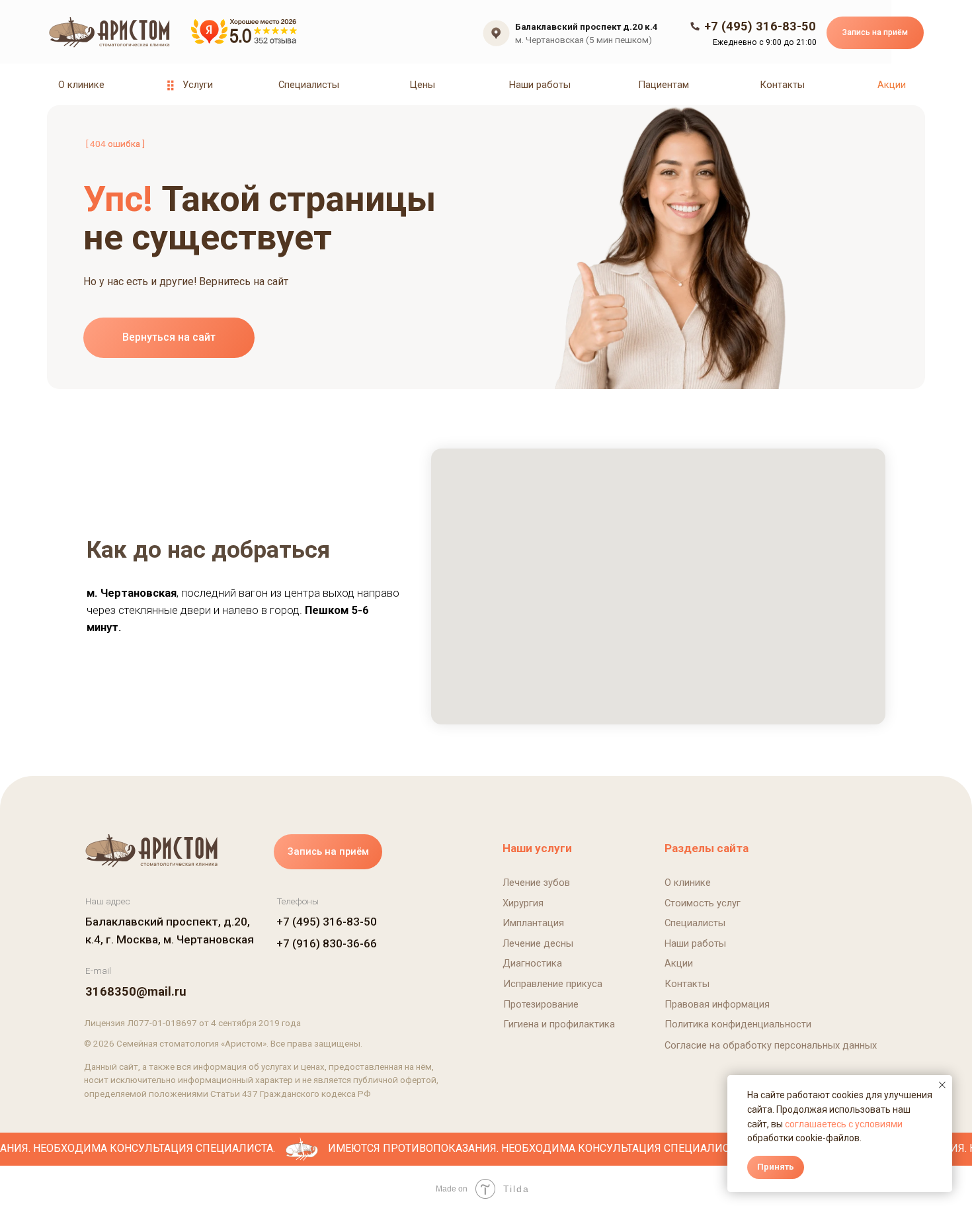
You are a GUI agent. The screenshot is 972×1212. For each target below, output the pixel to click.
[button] (875, 33)
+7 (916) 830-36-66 (326, 943)
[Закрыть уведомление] (942, 1085)
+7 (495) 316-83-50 (326, 921)
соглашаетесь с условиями (844, 1124)
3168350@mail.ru (135, 991)
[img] (112, 34)
